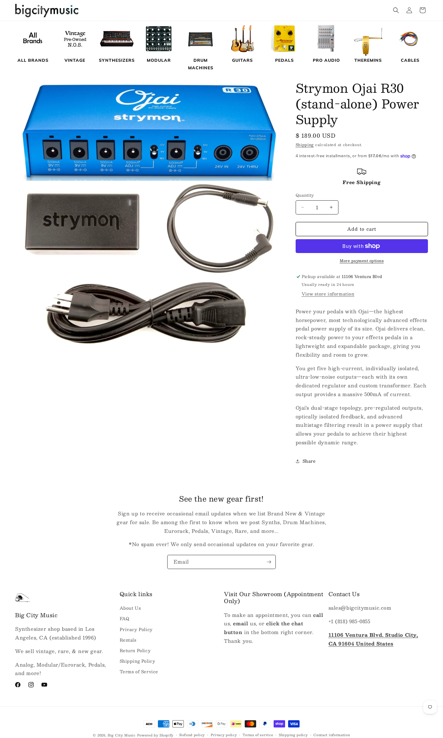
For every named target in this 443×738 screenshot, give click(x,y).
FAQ (125, 618)
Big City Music (122, 735)
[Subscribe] (268, 562)
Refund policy (192, 734)
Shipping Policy (138, 661)
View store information (328, 293)
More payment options (362, 260)
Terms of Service (139, 671)
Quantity (305, 195)
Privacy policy (224, 734)
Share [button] (309, 460)
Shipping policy (293, 734)
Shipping (305, 145)
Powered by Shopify (155, 735)
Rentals (128, 639)
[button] (396, 10)
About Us (130, 608)
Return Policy (135, 650)
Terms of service (258, 734)
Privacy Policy (136, 629)
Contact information (331, 734)
